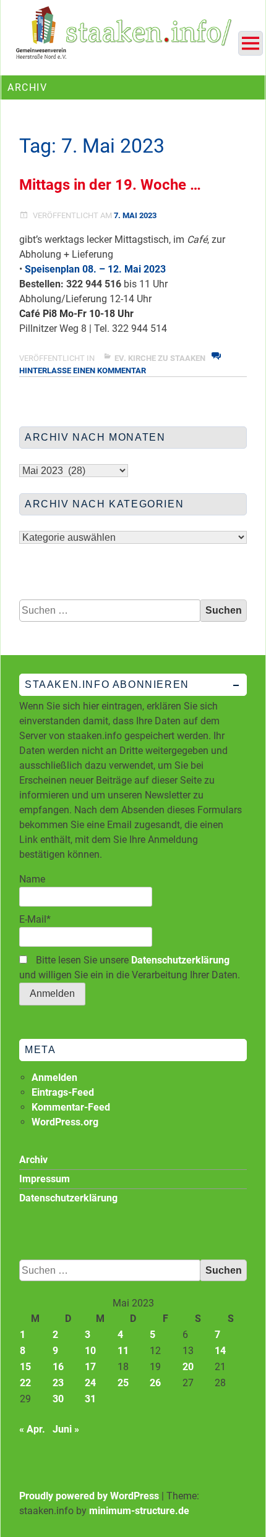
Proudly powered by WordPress (89, 1496)
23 (58, 1383)
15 (25, 1367)
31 (90, 1399)
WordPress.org (65, 1122)
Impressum (44, 1179)
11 (123, 1351)
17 (90, 1367)
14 (220, 1351)
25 (123, 1383)
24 (90, 1383)
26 (155, 1383)
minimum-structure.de (139, 1511)
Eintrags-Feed (63, 1092)
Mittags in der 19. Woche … (110, 184)
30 (58, 1399)
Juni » (66, 1429)
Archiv (33, 1160)
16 (58, 1367)
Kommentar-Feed (71, 1107)
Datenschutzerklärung (180, 960)
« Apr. (32, 1429)
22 (25, 1383)
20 (188, 1367)
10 (90, 1351)
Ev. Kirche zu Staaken (159, 358)
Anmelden (54, 1077)
